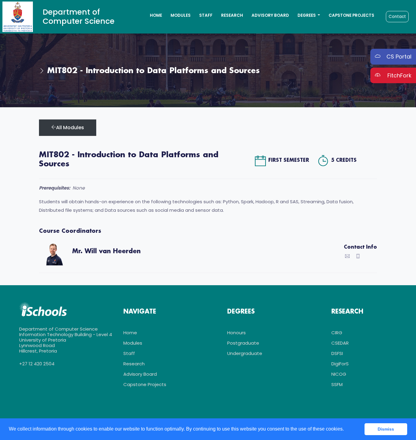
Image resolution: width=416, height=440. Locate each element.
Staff (206, 15)
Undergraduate (244, 353)
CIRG (336, 332)
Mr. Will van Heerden (106, 251)
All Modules (70, 127)
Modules (181, 15)
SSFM (337, 384)
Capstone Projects (351, 15)
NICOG (338, 374)
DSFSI (337, 353)
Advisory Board (270, 15)
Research (232, 15)
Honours (236, 332)
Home (156, 15)
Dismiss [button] (386, 429)
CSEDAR (340, 343)
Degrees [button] (307, 15)
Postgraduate (243, 343)
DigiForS (340, 363)
